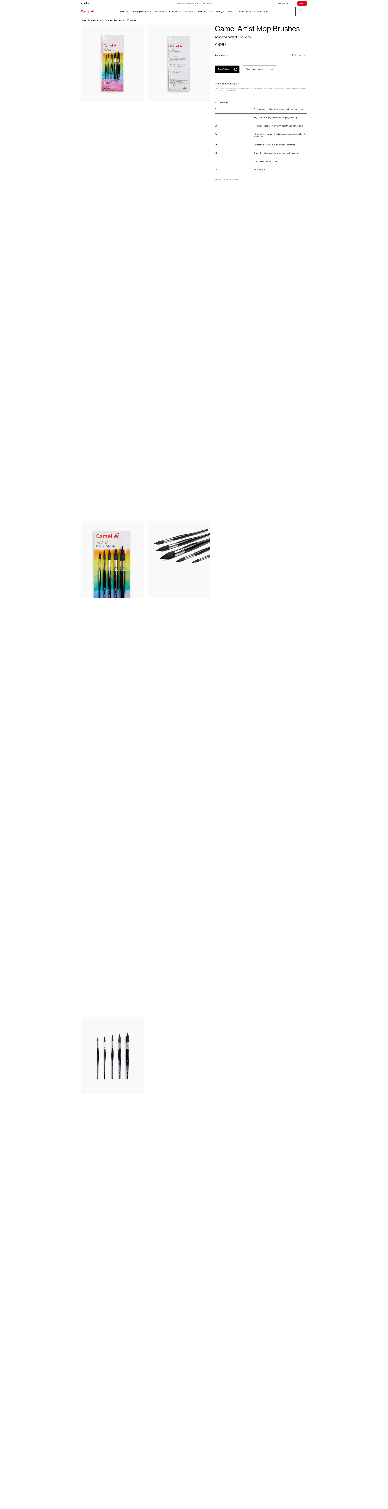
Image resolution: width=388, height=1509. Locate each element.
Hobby (219, 11)
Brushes (189, 11)
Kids (230, 11)
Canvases (174, 11)
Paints (123, 11)
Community (259, 11)
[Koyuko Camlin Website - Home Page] (87, 11)
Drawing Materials (140, 11)
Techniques (243, 11)
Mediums (159, 11)
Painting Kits (204, 11)
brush (302, 134)
